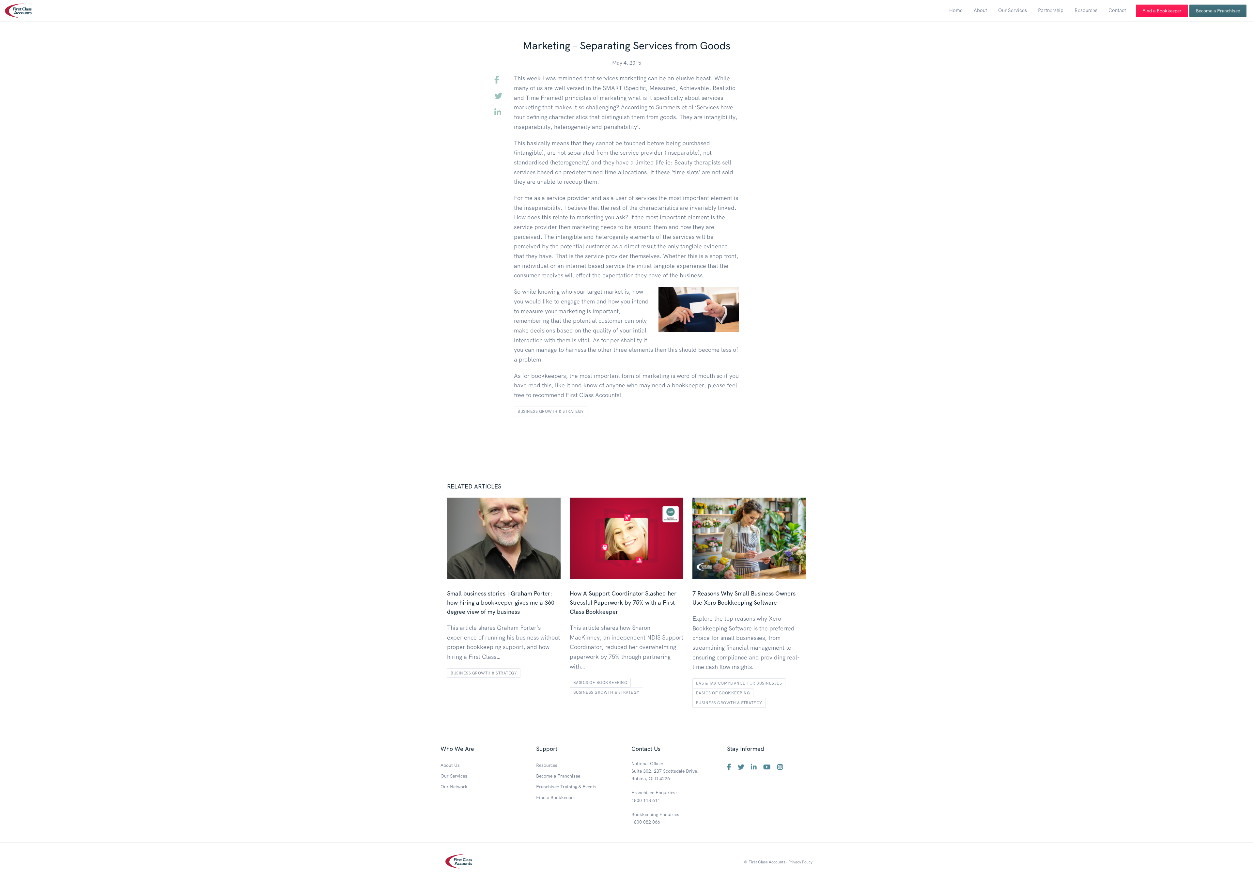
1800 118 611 (645, 800)
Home (956, 10)
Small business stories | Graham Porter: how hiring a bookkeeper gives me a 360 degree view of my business (500, 602)
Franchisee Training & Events (566, 787)
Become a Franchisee (1218, 11)
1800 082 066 (645, 822)
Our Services (1012, 10)
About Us (450, 765)
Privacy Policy (800, 861)
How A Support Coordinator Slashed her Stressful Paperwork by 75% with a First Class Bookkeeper (623, 602)
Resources (1086, 10)
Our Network (454, 787)
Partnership (1050, 10)
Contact (1117, 10)
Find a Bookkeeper (1162, 11)
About (980, 10)
